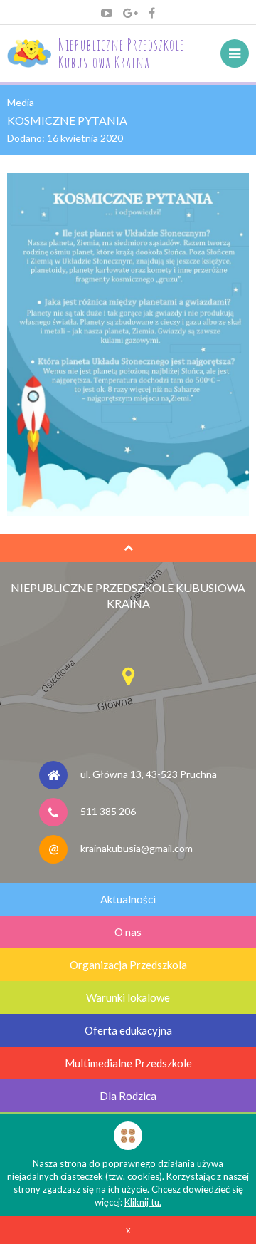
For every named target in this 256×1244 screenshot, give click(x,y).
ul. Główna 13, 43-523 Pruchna (148, 773)
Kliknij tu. (142, 1202)
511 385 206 (108, 810)
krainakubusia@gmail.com (136, 847)
